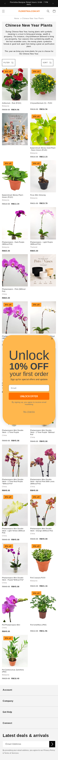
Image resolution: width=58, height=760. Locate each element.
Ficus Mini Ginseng (38, 195)
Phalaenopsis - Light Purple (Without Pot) (41, 243)
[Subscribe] (52, 744)
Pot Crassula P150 (37, 578)
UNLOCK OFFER (29, 396)
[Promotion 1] (15, 129)
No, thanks (29, 411)
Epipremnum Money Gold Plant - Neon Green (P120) (42, 149)
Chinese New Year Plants (33, 18)
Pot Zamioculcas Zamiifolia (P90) (13, 671)
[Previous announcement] (5, 3)
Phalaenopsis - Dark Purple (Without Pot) (13, 243)
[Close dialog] (52, 338)
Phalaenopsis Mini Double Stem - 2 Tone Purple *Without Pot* (42, 432)
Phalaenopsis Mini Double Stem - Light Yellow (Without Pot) (13, 531)
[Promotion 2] (43, 270)
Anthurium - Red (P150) (11, 103)
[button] (3, 11)
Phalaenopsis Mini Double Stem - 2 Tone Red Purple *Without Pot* (12, 482)
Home (16, 18)
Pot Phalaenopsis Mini (11, 625)
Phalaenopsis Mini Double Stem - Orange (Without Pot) (41, 530)
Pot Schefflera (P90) (38, 625)
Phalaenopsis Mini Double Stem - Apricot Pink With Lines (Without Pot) (42, 482)
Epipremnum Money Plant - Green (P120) (13, 196)
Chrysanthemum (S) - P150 (41, 103)
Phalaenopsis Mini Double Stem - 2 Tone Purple (12, 431)
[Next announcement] (53, 3)
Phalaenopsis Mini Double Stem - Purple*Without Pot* (13, 579)
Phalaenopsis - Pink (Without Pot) (13, 290)
